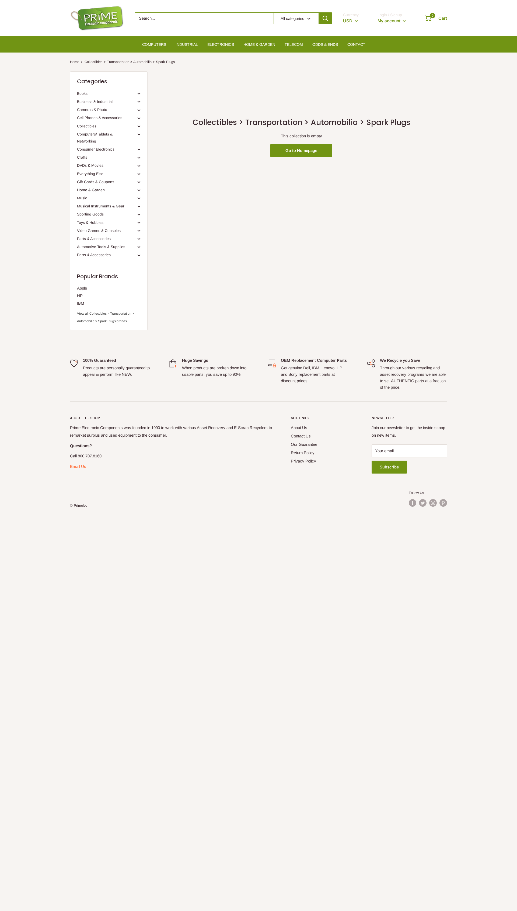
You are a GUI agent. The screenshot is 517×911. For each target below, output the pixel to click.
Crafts (82, 157)
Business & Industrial (95, 101)
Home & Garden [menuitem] (259, 44)
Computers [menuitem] (154, 44)
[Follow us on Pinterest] (443, 503)
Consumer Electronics (95, 149)
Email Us (78, 466)
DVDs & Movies (90, 165)
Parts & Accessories (94, 239)
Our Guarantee (304, 444)
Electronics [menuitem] (220, 44)
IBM (80, 303)
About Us (299, 427)
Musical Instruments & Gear (100, 206)
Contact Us (301, 436)
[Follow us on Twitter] (423, 503)
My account (389, 21)
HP (80, 295)
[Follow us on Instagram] (433, 503)
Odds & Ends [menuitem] (325, 44)
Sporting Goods (90, 214)
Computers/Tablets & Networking (95, 137)
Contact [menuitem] (356, 44)
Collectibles (86, 126)
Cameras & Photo (92, 109)
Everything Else (90, 174)
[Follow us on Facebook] (412, 503)
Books (82, 93)
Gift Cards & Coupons (95, 182)
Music (82, 198)
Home (74, 62)
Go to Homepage (301, 150)
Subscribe (389, 467)
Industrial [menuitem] (187, 44)
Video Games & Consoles (99, 230)
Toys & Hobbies (90, 222)
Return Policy (303, 452)
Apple (82, 288)
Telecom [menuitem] (294, 44)
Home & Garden (91, 190)
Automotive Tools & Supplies (101, 247)
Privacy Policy (303, 461)
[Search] (325, 18)
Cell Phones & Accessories (99, 118)
